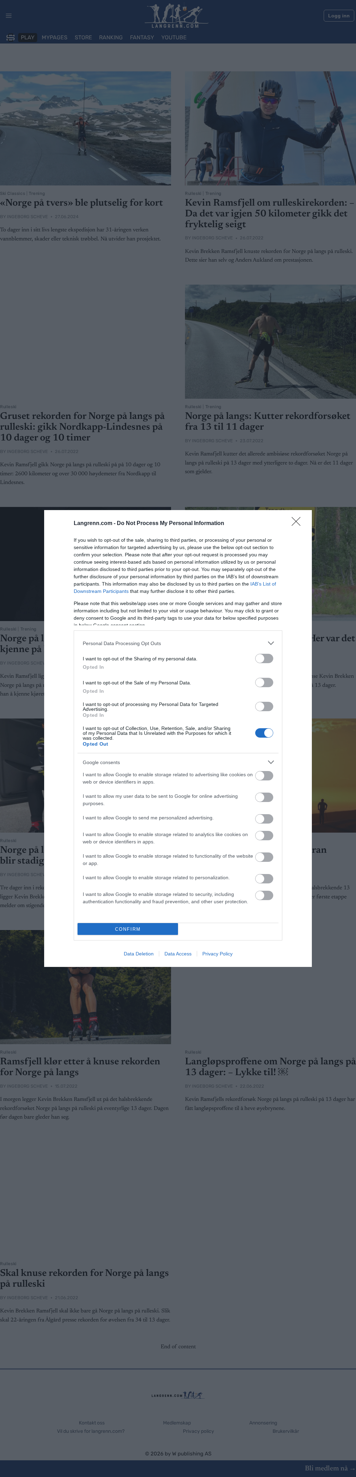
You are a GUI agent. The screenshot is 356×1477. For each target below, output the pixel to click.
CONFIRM (128, 929)
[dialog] (178, 738)
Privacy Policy (217, 953)
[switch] (264, 658)
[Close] (298, 523)
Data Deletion (139, 953)
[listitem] (178, 643)
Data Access (178, 953)
